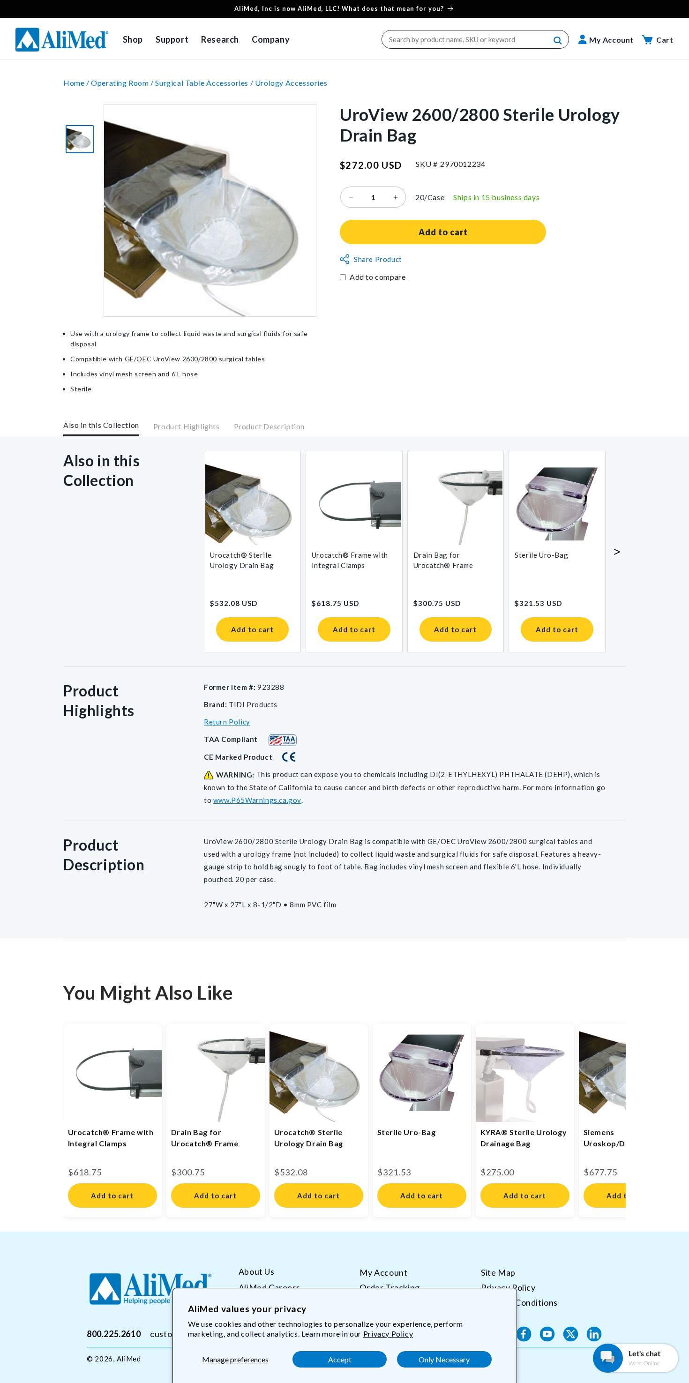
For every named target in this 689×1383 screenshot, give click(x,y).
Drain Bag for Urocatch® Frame (443, 560)
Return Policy (227, 722)
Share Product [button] (378, 259)
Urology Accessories (291, 82)
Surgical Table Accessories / (205, 82)
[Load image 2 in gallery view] (80, 139)
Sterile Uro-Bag (541, 555)
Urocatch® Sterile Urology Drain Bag (242, 560)
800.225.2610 (114, 1334)
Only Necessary (444, 1359)
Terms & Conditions (519, 1302)
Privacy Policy (388, 1333)
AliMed (129, 1358)
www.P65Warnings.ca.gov (257, 800)
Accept (340, 1359)
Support (172, 39)
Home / (77, 82)
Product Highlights (186, 426)
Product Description (269, 426)
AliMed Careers (269, 1287)
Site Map (498, 1272)
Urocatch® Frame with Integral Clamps (350, 560)
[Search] (558, 40)
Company (271, 39)
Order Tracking (389, 1287)
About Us (257, 1272)
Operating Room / (123, 82)
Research (220, 39)
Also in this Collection (101, 424)
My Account (383, 1272)
